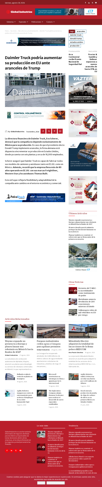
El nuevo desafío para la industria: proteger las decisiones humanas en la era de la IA (82, 230)
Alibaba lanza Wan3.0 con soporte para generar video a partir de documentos (81, 459)
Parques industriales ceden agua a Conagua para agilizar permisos (48, 344)
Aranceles (81, 31)
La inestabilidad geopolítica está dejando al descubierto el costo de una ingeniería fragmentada (83, 473)
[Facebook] (85, 3)
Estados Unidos (76, 42)
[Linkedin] (89, 3)
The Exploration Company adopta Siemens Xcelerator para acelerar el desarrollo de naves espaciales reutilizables (56, 397)
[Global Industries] (6, 131)
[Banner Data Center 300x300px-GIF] (83, 170)
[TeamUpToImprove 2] (83, 274)
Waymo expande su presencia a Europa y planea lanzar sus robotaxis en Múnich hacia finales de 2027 (82, 222)
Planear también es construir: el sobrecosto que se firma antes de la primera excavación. (82, 237)
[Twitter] (92, 3)
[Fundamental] (66, 11)
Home (7, 31)
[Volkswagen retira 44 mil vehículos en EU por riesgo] (73, 312)
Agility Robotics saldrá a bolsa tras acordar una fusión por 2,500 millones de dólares (89, 378)
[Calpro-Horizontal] (35, 121)
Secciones (13, 31)
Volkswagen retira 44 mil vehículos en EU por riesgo (87, 312)
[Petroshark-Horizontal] (35, 204)
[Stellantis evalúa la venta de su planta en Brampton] (10, 376)
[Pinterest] (54, 131)
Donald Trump (76, 38)
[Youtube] (96, 3)
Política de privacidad (56, 483)
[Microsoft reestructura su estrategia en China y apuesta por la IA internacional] (42, 376)
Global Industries (17, 132)
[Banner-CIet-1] (83, 204)
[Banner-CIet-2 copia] (83, 136)
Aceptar (41, 483)
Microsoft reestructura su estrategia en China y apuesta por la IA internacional (56, 378)
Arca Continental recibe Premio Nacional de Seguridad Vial (75, 59)
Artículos (8, 337)
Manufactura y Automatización (28, 31)
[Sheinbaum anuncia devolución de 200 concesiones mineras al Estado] (73, 301)
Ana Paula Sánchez (76, 352)
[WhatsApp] (60, 131)
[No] (99, 480)
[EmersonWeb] (35, 48)
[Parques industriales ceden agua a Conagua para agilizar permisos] (51, 331)
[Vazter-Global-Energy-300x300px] (83, 103)
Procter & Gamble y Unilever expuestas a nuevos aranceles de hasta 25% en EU (91, 63)
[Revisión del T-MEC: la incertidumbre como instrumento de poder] (73, 290)
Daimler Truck (75, 35)
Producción (74, 46)
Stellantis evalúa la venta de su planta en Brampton (24, 376)
